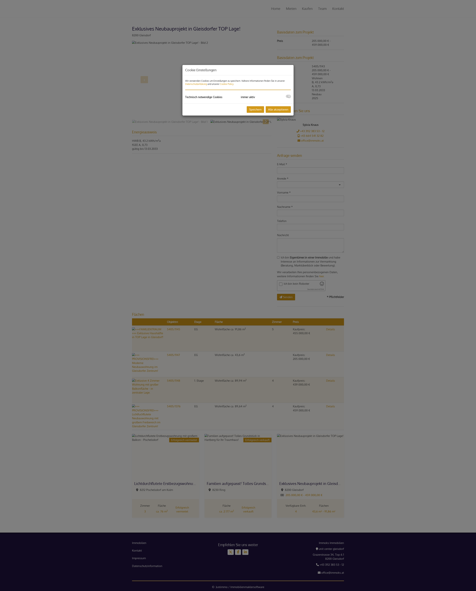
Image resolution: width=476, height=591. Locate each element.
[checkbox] (288, 96)
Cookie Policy (226, 84)
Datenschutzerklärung (196, 84)
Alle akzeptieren (278, 109)
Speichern (255, 109)
